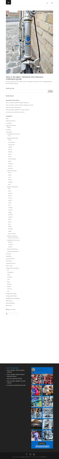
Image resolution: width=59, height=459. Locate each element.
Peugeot (10, 182)
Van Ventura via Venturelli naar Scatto (15, 112)
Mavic (8, 281)
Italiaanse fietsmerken (12, 187)
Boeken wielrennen (10, 121)
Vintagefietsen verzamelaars (13, 298)
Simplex (9, 286)
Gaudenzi (10, 214)
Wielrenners (9, 305)
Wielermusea (9, 300)
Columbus (9, 277)
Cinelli (9, 203)
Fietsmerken (9, 132)
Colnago (10, 207)
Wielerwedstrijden (10, 303)
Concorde (10, 244)
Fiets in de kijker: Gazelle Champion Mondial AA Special (19, 105)
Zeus (8, 291)
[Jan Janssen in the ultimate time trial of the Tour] (48, 435)
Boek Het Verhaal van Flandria (13, 107)
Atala (9, 191)
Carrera (10, 198)
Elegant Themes (25, 457)
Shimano (9, 284)
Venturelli (10, 168)
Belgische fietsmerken (12, 138)
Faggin (10, 212)
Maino (9, 219)
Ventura (10, 166)
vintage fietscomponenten (12, 268)
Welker (10, 231)
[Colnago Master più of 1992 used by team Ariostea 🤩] (36, 413)
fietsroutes (8, 254)
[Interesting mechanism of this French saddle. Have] (36, 424)
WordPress (44, 457)
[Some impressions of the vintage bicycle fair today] (36, 390)
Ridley (9, 161)
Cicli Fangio (9, 123)
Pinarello (10, 229)
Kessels (10, 149)
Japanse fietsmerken (12, 236)
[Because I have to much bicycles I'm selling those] (36, 379)
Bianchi (10, 195)
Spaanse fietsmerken (12, 249)
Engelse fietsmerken (11, 125)
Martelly (10, 152)
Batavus (10, 242)
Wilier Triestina (12, 233)
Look (9, 177)
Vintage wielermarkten (11, 296)
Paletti (9, 226)
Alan (9, 188)
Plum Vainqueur (12, 159)
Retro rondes (9, 265)
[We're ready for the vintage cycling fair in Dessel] (48, 390)
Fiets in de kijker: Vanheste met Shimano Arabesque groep (24, 78)
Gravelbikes (9, 256)
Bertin (9, 172)
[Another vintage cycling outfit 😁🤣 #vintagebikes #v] (36, 435)
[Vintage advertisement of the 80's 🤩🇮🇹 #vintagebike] (48, 413)
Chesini (10, 200)
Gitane (9, 175)
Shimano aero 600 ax (13, 237)
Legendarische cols (10, 263)
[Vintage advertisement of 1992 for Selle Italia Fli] (36, 401)
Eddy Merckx (11, 144)
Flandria (10, 147)
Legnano (10, 217)
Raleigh (9, 127)
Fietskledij (8, 129)
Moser (9, 222)
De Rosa (10, 210)
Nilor (9, 224)
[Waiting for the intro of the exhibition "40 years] (48, 379)
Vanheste (10, 163)
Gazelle (10, 246)
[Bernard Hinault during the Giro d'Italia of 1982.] (48, 401)
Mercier (10, 179)
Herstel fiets (9, 261)
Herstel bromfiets (10, 258)
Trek (9, 135)
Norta (9, 154)
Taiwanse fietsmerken (12, 251)
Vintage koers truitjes (11, 293)
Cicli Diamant (11, 142)
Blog (7, 118)
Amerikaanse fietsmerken (13, 134)
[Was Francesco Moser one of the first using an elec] (48, 424)
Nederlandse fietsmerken (13, 240)
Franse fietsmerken (12, 170)
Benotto (10, 193)
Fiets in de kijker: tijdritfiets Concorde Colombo (17, 109)
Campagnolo (10, 272)
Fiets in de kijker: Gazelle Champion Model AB (17, 102)
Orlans (9, 156)
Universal (9, 289)
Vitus (9, 184)
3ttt (8, 270)
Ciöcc (9, 205)
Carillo (9, 140)
